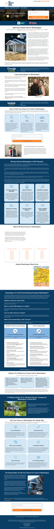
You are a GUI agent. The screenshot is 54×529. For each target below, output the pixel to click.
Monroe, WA (27, 255)
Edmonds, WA (12, 255)
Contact (16, 516)
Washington (9, 240)
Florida (14, 240)
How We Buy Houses (15, 7)
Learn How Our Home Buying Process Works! (28, 30)
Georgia (18, 240)
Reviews (7, 7)
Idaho (12, 240)
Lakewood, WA (27, 251)
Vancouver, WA (42, 255)
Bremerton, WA (12, 252)
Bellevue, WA (12, 250)
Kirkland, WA (27, 250)
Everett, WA (12, 256)
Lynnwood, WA (27, 252)
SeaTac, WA (42, 250)
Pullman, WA (27, 258)
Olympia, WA (27, 256)
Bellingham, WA (12, 251)
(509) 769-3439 (45, 1)
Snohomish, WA (42, 252)
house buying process (23, 77)
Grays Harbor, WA (12, 258)
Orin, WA (27, 257)
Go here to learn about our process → (20, 392)
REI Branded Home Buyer (11, 76)
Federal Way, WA (12, 257)
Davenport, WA (12, 254)
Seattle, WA (42, 251)
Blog (38, 516)
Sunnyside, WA (42, 253)
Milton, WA (27, 254)
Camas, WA (12, 253)
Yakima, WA (42, 258)
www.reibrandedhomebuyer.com (10, 499)
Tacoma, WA (42, 254)
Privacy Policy (34, 516)
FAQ (26, 516)
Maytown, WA (27, 253)
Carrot (34, 527)
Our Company (24, 7)
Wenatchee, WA (42, 257)
